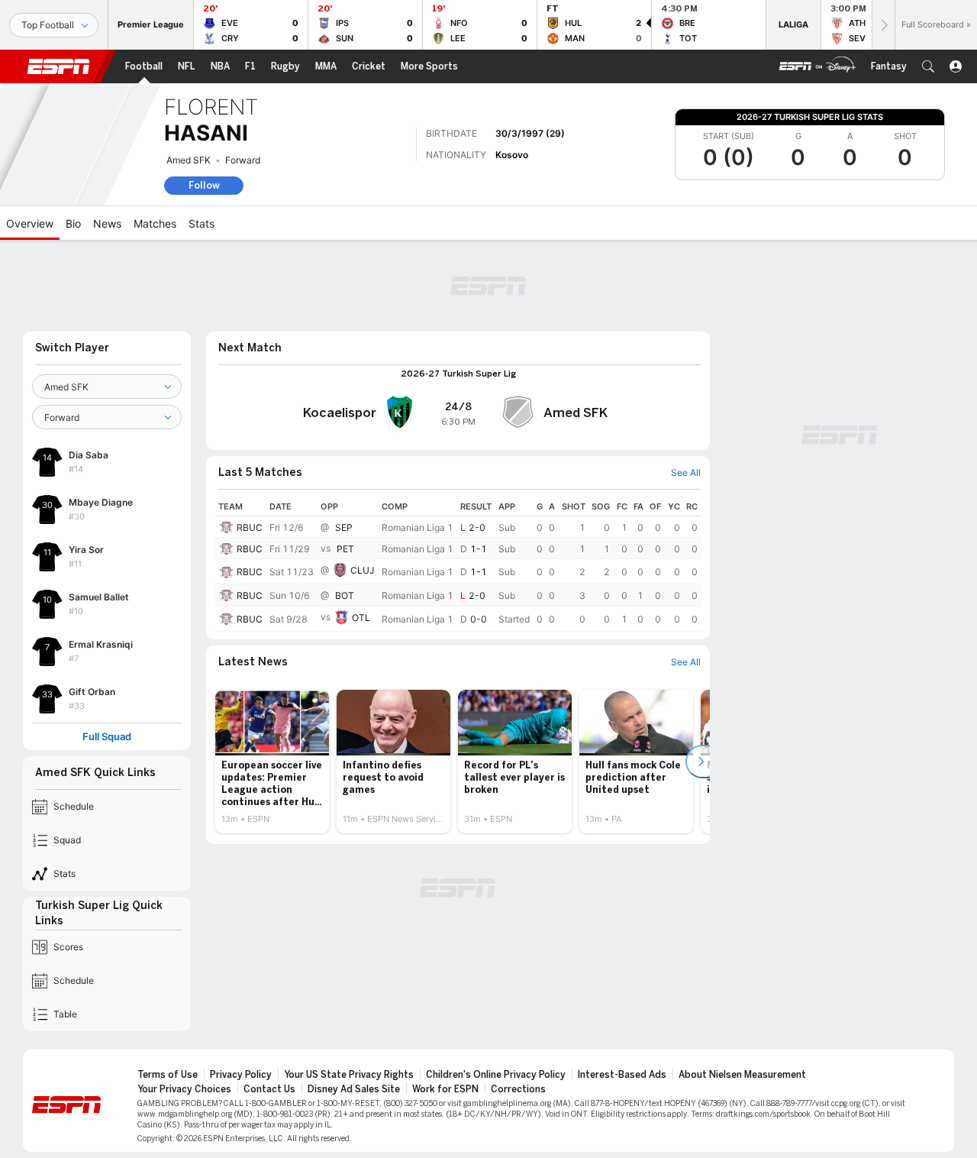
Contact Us (269, 1089)
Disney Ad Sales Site (354, 1089)
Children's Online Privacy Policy (496, 1074)
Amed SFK (188, 160)
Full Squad (106, 736)
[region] (458, 564)
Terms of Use (167, 1074)
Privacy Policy (241, 1074)
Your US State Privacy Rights (349, 1074)
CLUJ (362, 571)
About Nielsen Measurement (742, 1074)
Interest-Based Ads (622, 1074)
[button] (928, 66)
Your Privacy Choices (184, 1089)
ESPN (58, 66)
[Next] (883, 25)
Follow (204, 185)
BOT (344, 596)
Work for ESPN (445, 1089)
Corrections (518, 1089)
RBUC (250, 527)
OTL (361, 617)
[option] (272, 761)
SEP (344, 527)
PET (345, 549)
